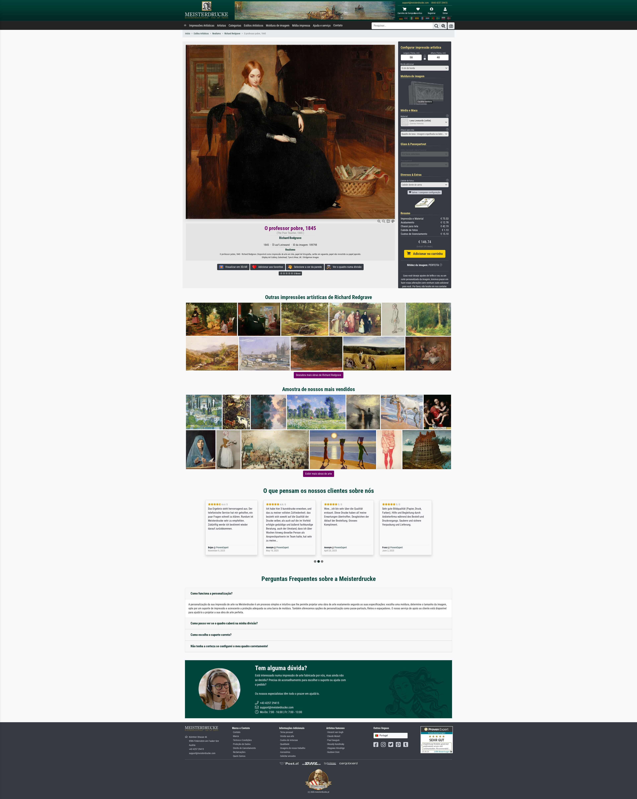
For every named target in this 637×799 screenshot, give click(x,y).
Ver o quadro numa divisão (346, 266)
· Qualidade (284, 744)
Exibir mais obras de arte (318, 473)
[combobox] (425, 68)
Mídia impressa (301, 25)
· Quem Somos (238, 756)
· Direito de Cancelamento (244, 748)
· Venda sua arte (286, 736)
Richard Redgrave (232, 33)
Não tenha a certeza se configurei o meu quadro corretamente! (229, 646)
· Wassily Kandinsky (335, 744)
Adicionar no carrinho (427, 254)
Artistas (221, 25)
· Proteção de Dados (241, 744)
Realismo (216, 33)
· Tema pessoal (286, 732)
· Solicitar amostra (287, 756)
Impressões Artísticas (201, 25)
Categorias (235, 25)
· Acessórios (284, 752)
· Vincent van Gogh (334, 732)
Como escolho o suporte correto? (211, 635)
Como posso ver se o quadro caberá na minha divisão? (224, 623)
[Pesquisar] (436, 25)
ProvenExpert (224, 547)
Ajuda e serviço (322, 25)
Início (187, 33)
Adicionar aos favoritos (269, 266)
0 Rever (297, 273)
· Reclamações (238, 752)
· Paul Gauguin (333, 740)
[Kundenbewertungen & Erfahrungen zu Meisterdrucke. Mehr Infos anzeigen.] (437, 739)
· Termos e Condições (242, 740)
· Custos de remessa (288, 740)
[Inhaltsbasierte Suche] (443, 25)
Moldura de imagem (277, 25)
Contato (338, 25)
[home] (185, 25)
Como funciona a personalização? (212, 593)
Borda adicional (407, 64)
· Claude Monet (333, 736)
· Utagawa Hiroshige (335, 748)
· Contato (236, 732)
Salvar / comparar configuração (425, 192)
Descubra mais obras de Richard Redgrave (318, 375)
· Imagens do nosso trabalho (292, 748)
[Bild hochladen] (451, 25)
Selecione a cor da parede (307, 266)
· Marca (235, 736)
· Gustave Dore (333, 752)
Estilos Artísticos (253, 25)
